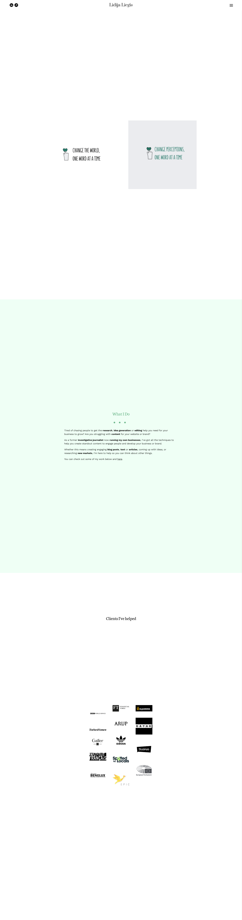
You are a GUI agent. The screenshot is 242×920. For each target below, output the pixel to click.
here (119, 459)
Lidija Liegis (121, 5)
